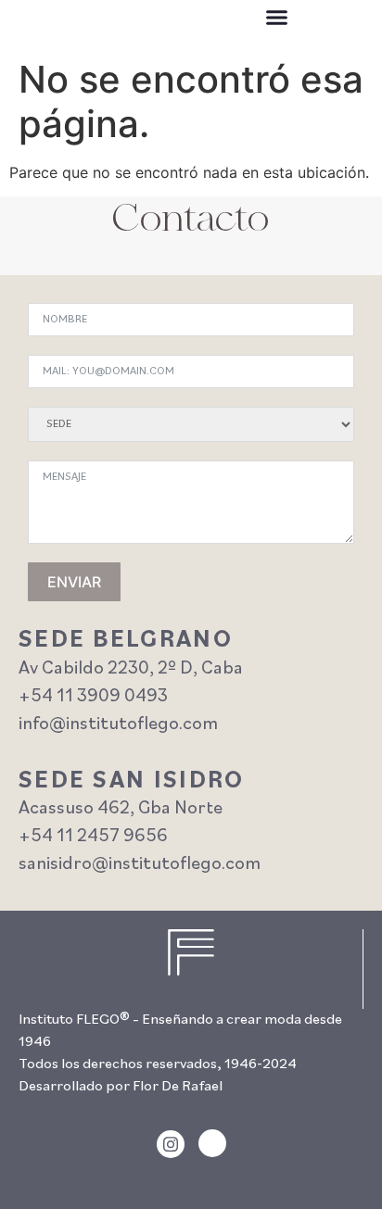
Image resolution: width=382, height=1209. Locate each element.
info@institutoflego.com (118, 724)
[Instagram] (171, 1144)
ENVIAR (74, 582)
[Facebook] (212, 1143)
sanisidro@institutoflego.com (140, 864)
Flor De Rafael (178, 1086)
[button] (277, 17)
